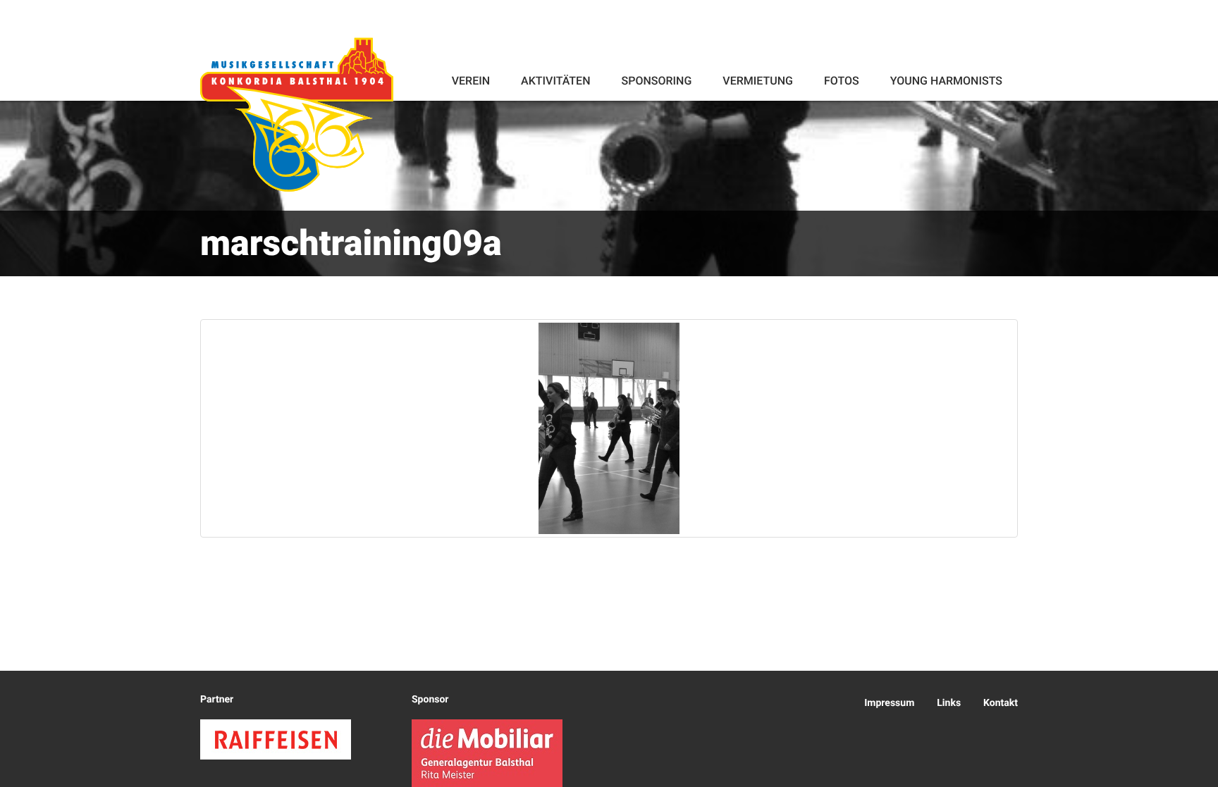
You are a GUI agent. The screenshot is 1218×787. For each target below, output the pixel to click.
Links (949, 703)
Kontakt (1000, 703)
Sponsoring (656, 80)
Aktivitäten (555, 80)
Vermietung (757, 80)
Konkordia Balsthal (296, 114)
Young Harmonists (946, 80)
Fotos (841, 80)
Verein (471, 80)
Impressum (889, 703)
